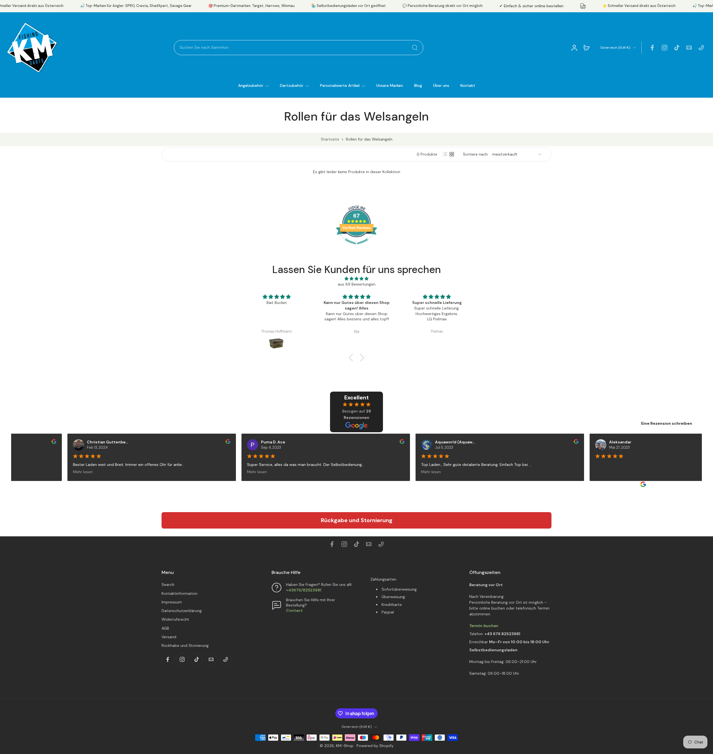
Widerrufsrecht (175, 619)
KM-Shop (344, 745)
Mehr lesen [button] (69, 471)
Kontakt (467, 85)
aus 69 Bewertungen (356, 284)
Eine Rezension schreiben (666, 423)
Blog (418, 85)
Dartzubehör (291, 85)
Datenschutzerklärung (182, 610)
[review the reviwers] (40, 441)
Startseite (330, 139)
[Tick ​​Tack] (677, 47)
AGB (165, 628)
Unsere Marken (389, 85)
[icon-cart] (586, 47)
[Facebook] (652, 47)
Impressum (172, 602)
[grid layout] (451, 154)
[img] (356, 278)
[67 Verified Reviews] (356, 247)
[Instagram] (664, 47)
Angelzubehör (250, 85)
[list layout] (445, 154)
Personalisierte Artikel (340, 85)
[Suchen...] (415, 47)
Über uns (441, 85)
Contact (294, 610)
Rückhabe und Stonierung (185, 645)
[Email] (689, 47)
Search (168, 584)
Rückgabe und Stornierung (356, 520)
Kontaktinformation (179, 593)
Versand (169, 636)
